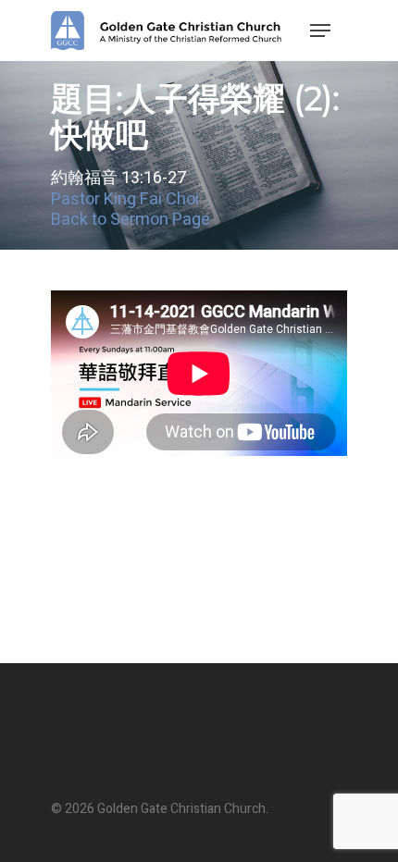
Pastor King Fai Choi (125, 199)
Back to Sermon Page (130, 219)
